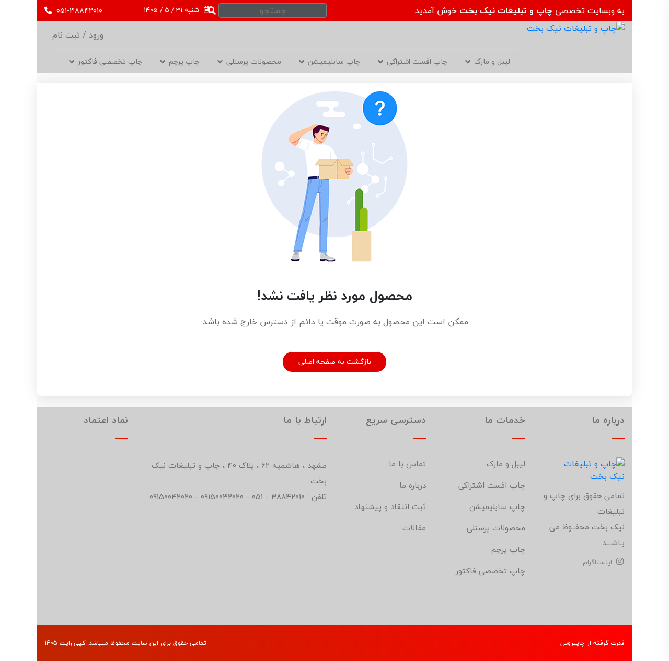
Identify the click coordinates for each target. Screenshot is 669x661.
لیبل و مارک (492, 61)
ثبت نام (66, 35)
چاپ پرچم (508, 549)
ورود (94, 35)
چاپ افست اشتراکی (417, 61)
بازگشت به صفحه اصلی (334, 361)
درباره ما (412, 485)
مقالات (414, 528)
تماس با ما (407, 463)
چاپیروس (572, 643)
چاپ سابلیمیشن (334, 61)
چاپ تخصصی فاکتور (110, 61)
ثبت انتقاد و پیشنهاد (390, 506)
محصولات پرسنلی (253, 61)
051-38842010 (78, 10)
